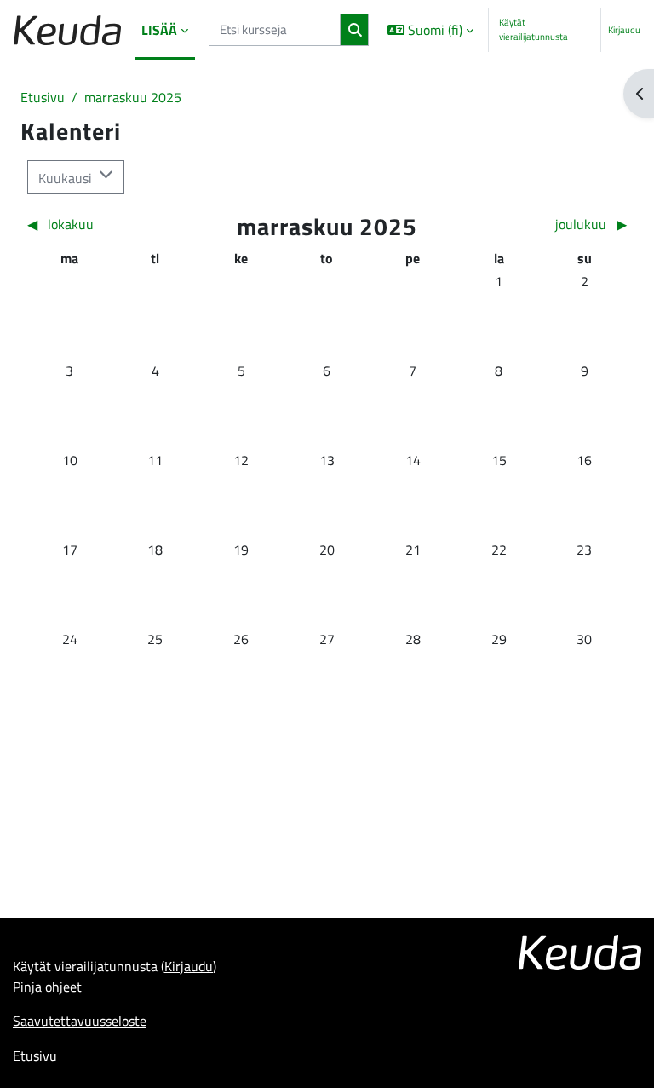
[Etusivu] (67, 30)
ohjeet (63, 986)
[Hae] (355, 30)
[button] (430, 30)
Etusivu (42, 97)
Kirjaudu (624, 30)
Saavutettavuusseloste (79, 1020)
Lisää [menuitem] (159, 30)
